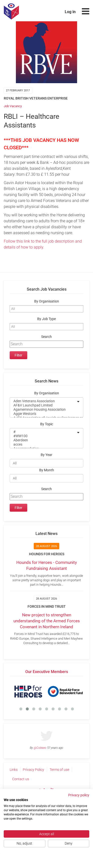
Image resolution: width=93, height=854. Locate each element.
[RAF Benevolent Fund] (65, 691)
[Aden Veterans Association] (43, 401)
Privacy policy (78, 795)
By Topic (46, 424)
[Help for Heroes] (28, 691)
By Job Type (46, 319)
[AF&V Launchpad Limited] (43, 405)
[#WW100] (43, 436)
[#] (43, 432)
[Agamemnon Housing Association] (43, 409)
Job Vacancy (13, 106)
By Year (46, 455)
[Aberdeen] (43, 440)
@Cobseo (40, 748)
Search (46, 337)
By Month (46, 470)
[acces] (43, 444)
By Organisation (46, 301)
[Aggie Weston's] (43, 414)
